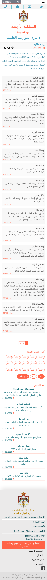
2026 (41, 357)
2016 (41, 370)
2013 (17, 370)
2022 (9, 357)
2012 (9, 370)
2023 (17, 357)
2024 (25, 357)
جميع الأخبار (23, 376)
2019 (25, 363)
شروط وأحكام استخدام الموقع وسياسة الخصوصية (23, 545)
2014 (25, 370)
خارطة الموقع (37, 559)
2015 (33, 370)
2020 (33, 363)
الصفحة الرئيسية (35, 551)
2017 (9, 363)
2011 (41, 376)
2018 (17, 363)
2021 (41, 363)
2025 (33, 357)
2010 (33, 376)
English (7, 2)
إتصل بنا (39, 564)
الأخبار (40, 555)
